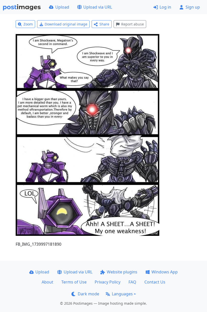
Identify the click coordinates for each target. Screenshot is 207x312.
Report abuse (132, 24)
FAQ (132, 282)
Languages (122, 294)
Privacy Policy (107, 282)
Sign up (193, 7)
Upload (62, 7)
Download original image (66, 24)
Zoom (28, 24)
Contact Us (154, 282)
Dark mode (88, 294)
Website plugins (122, 272)
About (47, 282)
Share (104, 24)
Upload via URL (97, 7)
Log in (165, 7)
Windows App (164, 272)
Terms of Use (74, 282)
